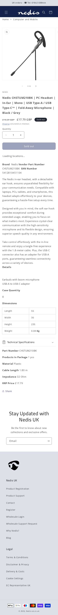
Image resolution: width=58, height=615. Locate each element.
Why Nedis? (12, 530)
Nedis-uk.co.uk (32, 611)
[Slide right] (35, 86)
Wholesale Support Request (21, 523)
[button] (6, 12)
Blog (8, 537)
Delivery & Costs (15, 571)
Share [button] (8, 391)
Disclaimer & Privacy (17, 564)
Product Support (15, 495)
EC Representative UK (18, 585)
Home (5, 19)
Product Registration (17, 488)
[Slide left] (22, 86)
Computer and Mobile (25, 19)
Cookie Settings (14, 578)
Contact (10, 502)
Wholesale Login (15, 516)
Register (10, 509)
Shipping (5, 124)
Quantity (6, 128)
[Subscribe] (48, 441)
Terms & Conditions (17, 557)
